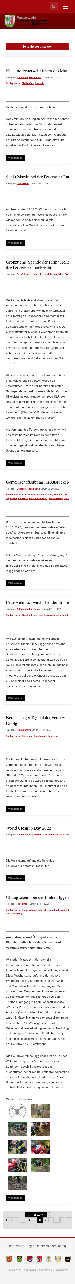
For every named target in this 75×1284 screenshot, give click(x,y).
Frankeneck (23, 730)
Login (30, 1246)
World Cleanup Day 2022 (28, 828)
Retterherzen (56, 498)
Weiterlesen (15, 157)
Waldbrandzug (14, 913)
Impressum (17, 1246)
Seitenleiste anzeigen (37, 46)
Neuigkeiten (50, 274)
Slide (61, 274)
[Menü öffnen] (65, 8)
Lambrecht (23, 183)
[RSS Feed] (54, 6)
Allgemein (22, 77)
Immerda (23, 498)
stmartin (39, 83)
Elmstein (21, 489)
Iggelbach (33, 489)
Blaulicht (58, 494)
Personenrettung (38, 498)
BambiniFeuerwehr (32, 615)
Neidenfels (35, 77)
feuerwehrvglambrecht (56, 615)
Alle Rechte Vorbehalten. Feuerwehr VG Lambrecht (37, 1269)
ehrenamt (27, 736)
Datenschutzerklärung (51, 1246)
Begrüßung (23, 274)
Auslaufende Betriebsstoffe (37, 494)
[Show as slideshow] (19, 1099)
